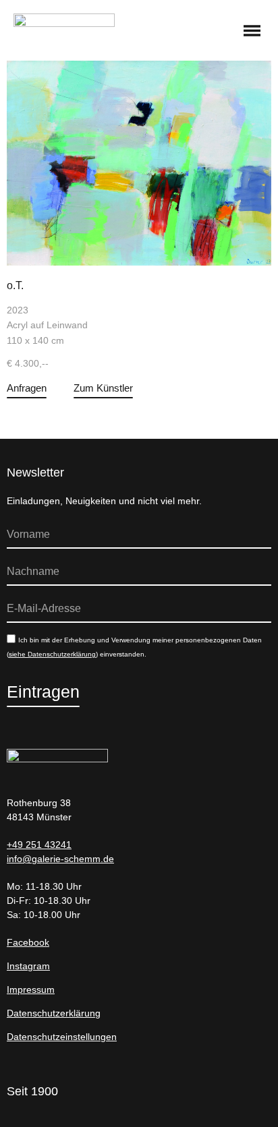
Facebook (28, 942)
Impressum (31, 989)
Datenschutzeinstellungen (62, 1036)
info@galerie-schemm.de (60, 858)
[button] (252, 32)
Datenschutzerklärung (54, 1013)
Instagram (28, 966)
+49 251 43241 (39, 844)
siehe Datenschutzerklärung (52, 654)
